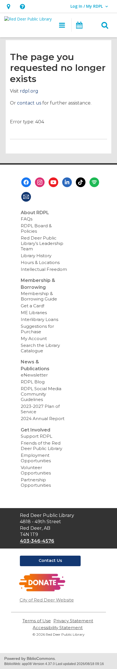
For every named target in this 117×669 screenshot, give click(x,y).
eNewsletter (34, 375)
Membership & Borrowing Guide (39, 296)
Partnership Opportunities (36, 482)
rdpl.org (29, 91)
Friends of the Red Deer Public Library (41, 445)
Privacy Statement (73, 620)
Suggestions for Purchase (37, 329)
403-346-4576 (37, 541)
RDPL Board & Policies (36, 228)
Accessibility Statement (58, 627)
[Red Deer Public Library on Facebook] (26, 182)
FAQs (26, 219)
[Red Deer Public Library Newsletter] (26, 197)
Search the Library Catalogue (40, 348)
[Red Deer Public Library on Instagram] (40, 182)
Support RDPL (36, 436)
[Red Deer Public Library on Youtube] (53, 182)
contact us (29, 103)
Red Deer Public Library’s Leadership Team (42, 243)
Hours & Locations (40, 262)
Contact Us (50, 560)
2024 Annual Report (42, 418)
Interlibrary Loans (39, 319)
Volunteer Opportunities (36, 470)
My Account (34, 338)
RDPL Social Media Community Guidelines (41, 394)
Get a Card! (32, 305)
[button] (8, 6)
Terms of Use (36, 620)
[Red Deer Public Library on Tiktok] (80, 182)
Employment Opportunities (36, 458)
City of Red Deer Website (47, 600)
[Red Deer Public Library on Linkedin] (67, 182)
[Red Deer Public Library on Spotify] (94, 182)
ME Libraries (34, 312)
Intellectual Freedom (44, 269)
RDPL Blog (33, 381)
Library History (36, 255)
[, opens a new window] (42, 590)
